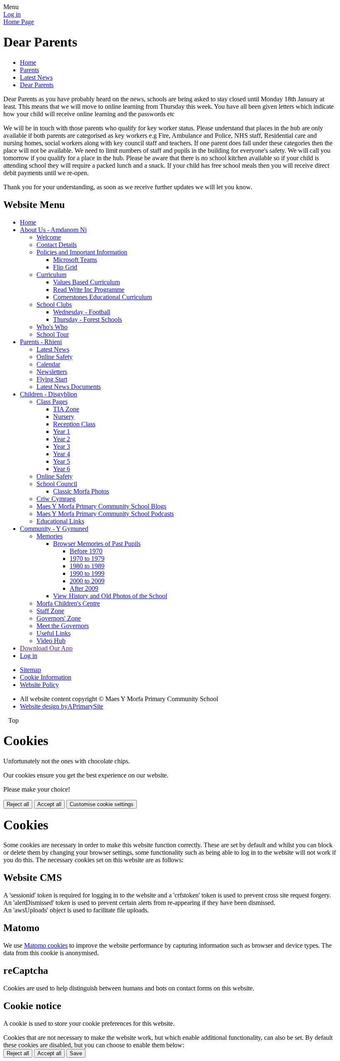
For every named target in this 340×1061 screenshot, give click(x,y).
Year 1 (61, 431)
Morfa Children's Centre (68, 603)
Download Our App (46, 648)
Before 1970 (86, 551)
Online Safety (54, 356)
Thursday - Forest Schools (87, 319)
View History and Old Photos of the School (110, 595)
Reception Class (74, 424)
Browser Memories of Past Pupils (97, 543)
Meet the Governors (62, 625)
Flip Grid (65, 267)
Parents (29, 69)
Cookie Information (45, 677)
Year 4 (61, 453)
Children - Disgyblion (48, 394)
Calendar (48, 364)
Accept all (49, 804)
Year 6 (61, 468)
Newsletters (51, 371)
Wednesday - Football (81, 311)
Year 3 (61, 446)
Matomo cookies (46, 945)
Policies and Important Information (81, 252)
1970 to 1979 (87, 558)
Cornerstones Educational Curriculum (102, 297)
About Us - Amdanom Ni (53, 229)
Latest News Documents (68, 386)
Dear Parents (36, 84)
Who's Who (52, 326)
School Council (56, 483)
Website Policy (39, 684)
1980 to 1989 (87, 566)
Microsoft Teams (75, 259)
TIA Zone (66, 409)
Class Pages (52, 401)
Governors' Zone (58, 618)
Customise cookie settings (102, 804)
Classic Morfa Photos (81, 491)
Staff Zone (50, 610)
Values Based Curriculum (86, 282)
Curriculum (51, 274)
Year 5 (61, 461)
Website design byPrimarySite (61, 706)
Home (28, 62)
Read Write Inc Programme (88, 289)
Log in (12, 14)
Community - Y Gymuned (54, 528)
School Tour (52, 334)
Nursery (63, 416)
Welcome (48, 237)
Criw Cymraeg (55, 498)
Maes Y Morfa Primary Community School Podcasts (105, 513)
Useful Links (53, 633)
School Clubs (54, 304)
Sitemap (30, 669)
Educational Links (60, 521)
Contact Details (56, 244)
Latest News (36, 77)
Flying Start (51, 379)
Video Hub (51, 640)
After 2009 (84, 588)
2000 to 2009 (87, 580)
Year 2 (61, 438)
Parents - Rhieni (41, 341)
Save (76, 1053)
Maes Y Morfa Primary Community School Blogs (101, 506)
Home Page (18, 21)
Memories (49, 536)
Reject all (18, 804)
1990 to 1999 (87, 573)
